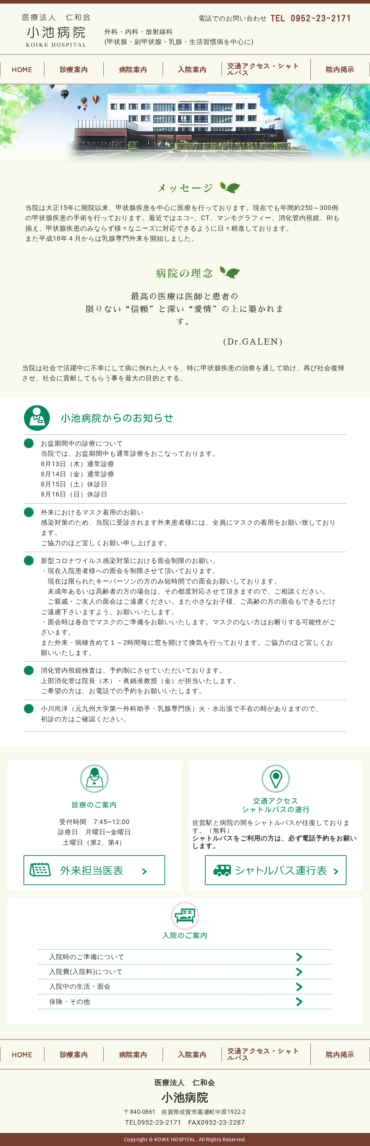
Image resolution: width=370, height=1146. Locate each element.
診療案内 (74, 69)
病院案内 (133, 69)
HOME (22, 69)
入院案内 (192, 69)
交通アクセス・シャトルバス (263, 69)
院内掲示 (340, 69)
